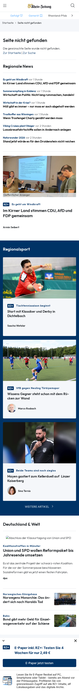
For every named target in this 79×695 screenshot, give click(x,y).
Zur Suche (29, 53)
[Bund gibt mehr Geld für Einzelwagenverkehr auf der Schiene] (65, 620)
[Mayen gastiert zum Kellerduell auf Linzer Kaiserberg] (39, 442)
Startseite (8, 22)
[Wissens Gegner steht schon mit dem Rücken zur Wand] (39, 360)
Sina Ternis (24, 491)
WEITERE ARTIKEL (37, 507)
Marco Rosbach (27, 408)
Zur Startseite (12, 53)
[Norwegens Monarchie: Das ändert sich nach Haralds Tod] (65, 599)
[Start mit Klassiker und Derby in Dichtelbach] (39, 278)
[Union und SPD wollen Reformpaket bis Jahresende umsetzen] (38, 538)
